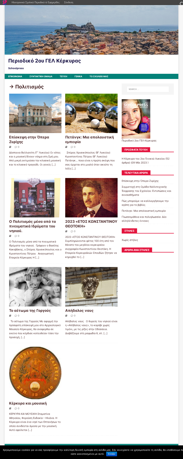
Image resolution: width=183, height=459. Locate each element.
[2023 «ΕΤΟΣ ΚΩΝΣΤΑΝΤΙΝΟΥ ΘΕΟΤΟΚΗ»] (91, 215)
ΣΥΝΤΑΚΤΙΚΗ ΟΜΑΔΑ (40, 76)
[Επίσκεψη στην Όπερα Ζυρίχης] (35, 130)
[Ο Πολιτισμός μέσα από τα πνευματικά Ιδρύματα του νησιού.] (35, 215)
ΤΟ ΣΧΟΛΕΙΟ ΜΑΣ (99, 76)
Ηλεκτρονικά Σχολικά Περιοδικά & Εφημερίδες (36, 2)
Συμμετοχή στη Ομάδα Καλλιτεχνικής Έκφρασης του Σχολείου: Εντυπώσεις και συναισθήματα (146, 190)
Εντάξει (111, 454)
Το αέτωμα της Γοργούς (30, 310)
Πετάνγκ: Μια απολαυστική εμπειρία (144, 210)
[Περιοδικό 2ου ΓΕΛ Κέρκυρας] (92, 52)
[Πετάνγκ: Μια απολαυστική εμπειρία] (91, 130)
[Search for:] (147, 89)
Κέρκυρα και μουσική (28, 403)
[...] (54, 164)
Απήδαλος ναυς (79, 310)
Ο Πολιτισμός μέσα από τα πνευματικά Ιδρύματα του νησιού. (32, 226)
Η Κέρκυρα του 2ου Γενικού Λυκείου (143, 158)
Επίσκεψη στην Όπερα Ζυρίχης (140, 180)
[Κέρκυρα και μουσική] (35, 396)
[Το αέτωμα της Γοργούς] (35, 304)
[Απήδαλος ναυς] (91, 304)
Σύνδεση (68, 2)
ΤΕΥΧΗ (63, 76)
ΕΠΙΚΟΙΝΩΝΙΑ (15, 76)
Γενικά (78, 76)
